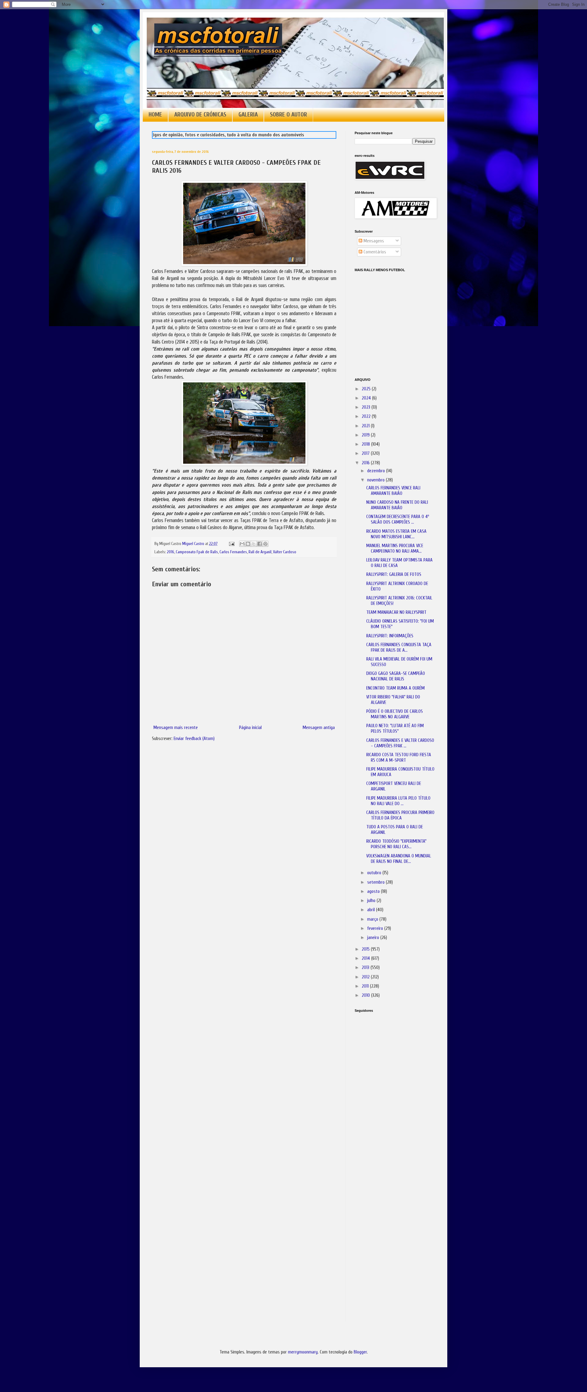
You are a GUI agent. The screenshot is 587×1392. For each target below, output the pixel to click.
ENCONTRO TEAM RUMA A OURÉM (395, 688)
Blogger (360, 1352)
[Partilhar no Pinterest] (265, 544)
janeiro (373, 937)
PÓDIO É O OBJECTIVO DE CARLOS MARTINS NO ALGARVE (394, 714)
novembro (376, 480)
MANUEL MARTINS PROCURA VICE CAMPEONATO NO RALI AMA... (394, 548)
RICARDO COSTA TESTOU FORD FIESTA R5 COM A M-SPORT (398, 757)
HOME (155, 114)
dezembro (376, 470)
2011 (366, 986)
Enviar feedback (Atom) (194, 738)
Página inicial (250, 727)
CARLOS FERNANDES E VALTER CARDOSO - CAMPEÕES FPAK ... (400, 743)
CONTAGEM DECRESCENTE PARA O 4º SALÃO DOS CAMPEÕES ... (397, 519)
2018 (366, 444)
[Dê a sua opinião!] (248, 544)
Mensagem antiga (319, 727)
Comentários (374, 252)
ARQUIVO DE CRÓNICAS (200, 114)
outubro (374, 872)
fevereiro (375, 928)
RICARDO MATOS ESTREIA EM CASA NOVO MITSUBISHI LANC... (396, 534)
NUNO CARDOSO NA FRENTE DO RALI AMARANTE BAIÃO (397, 505)
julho (372, 900)
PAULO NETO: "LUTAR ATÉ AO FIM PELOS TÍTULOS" (395, 728)
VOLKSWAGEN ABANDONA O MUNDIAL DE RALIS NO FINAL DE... (398, 858)
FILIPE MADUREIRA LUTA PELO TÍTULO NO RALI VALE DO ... (398, 801)
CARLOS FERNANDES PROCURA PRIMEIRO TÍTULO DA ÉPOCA (400, 815)
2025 (367, 389)
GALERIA (248, 114)
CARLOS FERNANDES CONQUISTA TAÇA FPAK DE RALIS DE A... (398, 647)
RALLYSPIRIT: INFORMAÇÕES (389, 636)
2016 (170, 552)
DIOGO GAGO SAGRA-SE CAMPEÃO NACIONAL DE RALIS (395, 676)
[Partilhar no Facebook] (260, 544)
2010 (366, 995)
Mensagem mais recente (175, 727)
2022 (367, 416)
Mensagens (373, 241)
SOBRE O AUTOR (288, 114)
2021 (366, 426)
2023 (366, 407)
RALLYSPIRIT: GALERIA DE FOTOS (393, 574)
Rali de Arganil (260, 552)
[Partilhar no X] (254, 544)
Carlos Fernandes (233, 552)
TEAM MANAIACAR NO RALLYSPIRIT (396, 612)
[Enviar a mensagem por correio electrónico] (231, 543)
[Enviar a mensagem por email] (242, 544)
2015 (366, 949)
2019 (366, 435)
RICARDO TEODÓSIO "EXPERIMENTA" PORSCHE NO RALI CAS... (396, 844)
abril (371, 909)
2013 (366, 967)
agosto (374, 891)
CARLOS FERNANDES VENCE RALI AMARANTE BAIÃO (393, 490)
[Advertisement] (385, 1103)
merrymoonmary (303, 1352)
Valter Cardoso (284, 552)
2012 (366, 977)
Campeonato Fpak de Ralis (197, 552)
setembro (376, 882)
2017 (366, 453)
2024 (367, 398)
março (373, 919)
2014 (366, 958)
